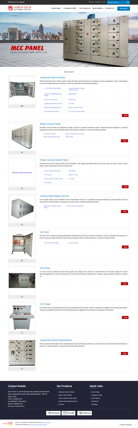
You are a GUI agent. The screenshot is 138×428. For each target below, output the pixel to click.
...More (125, 115)
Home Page (56, 8)
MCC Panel (69, 137)
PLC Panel (45, 304)
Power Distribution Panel (52, 171)
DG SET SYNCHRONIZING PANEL (52, 95)
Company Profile (69, 8)
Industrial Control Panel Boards (56, 340)
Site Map (94, 404)
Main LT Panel (73, 175)
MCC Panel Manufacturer (52, 137)
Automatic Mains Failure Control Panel (76, 89)
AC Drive (44, 232)
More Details (97, 8)
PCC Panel (47, 175)
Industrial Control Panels (52, 77)
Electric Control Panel (76, 107)
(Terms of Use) (47, 422)
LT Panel (71, 103)
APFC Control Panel (50, 100)
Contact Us (109, 8)
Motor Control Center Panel (75, 134)
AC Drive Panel (73, 243)
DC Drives (45, 268)
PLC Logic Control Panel (76, 111)
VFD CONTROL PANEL (51, 243)
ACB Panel (72, 100)
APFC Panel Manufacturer (52, 107)
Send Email (124, 8)
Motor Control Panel (50, 124)
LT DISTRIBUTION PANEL (52, 88)
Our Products (84, 8)
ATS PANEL (72, 171)
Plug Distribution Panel (51, 111)
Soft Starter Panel (50, 134)
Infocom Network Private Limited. (38, 424)
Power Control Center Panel (54, 160)
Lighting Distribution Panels (53, 103)
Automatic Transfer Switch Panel (52, 207)
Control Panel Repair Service (54, 196)
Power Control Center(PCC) (75, 206)
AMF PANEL (73, 94)
